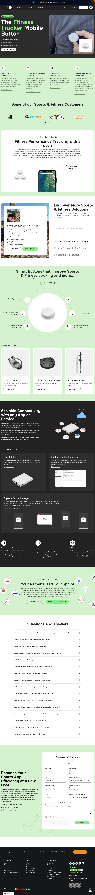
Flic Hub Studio (30, 865)
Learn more (14, 249)
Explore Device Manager (11, 508)
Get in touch (9, 49)
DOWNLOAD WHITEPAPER (57, 602)
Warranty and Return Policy (54, 872)
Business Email (74, 785)
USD (73, 7)
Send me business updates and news (59, 817)
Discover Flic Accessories (33, 92)
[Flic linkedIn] (83, 863)
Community (7, 865)
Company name (50, 785)
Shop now (64, 2)
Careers (6, 869)
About (65, 7)
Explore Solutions (6, 90)
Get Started (50, 865)
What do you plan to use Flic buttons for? (58, 803)
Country (47, 777)
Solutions (30, 7)
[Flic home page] (9, 7)
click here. (75, 761)
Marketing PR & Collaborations (34, 869)
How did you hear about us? (78, 794)
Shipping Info (50, 871)
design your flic (35, 602)
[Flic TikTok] (80, 863)
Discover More (55, 467)
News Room (7, 871)
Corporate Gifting (30, 872)
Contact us (50, 863)
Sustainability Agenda (53, 874)
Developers (7, 867)
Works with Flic (30, 863)
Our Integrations (55, 88)
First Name (48, 768)
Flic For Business (30, 871)
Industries (41, 7)
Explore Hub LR (9, 467)
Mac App (28, 867)
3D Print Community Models (11, 872)
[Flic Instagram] (73, 863)
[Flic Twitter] (76, 863)
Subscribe (80, 852)
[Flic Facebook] (70, 863)
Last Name (73, 768)
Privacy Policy (51, 869)
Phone (46, 794)
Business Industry (74, 777)
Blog (5, 863)
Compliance (50, 867)
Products (20, 7)
